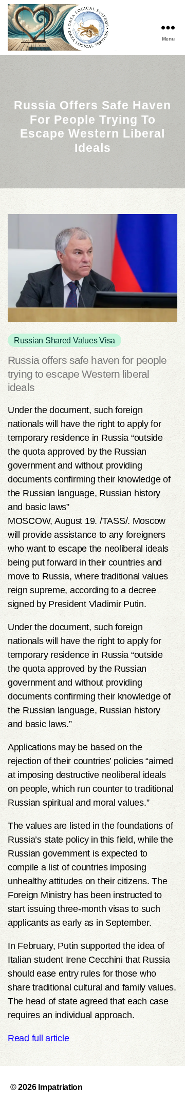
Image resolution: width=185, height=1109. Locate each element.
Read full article (38, 1038)
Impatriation (60, 1087)
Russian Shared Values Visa (64, 340)
